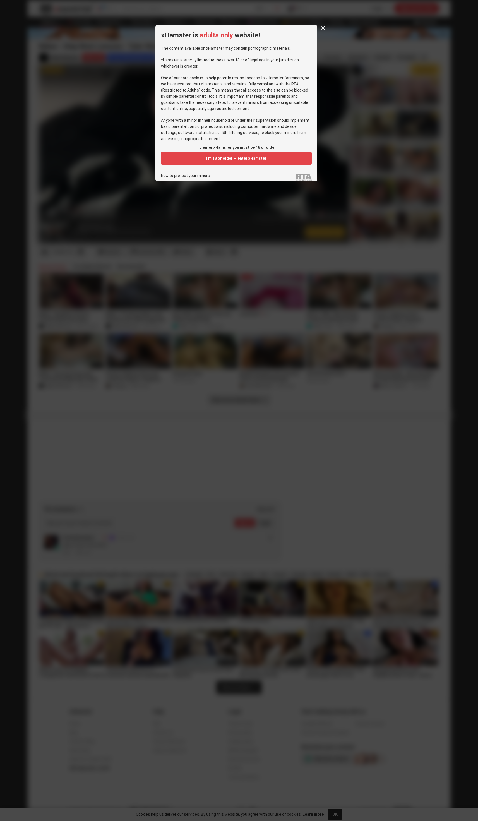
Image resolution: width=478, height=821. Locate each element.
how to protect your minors (185, 176)
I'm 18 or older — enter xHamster (236, 158)
